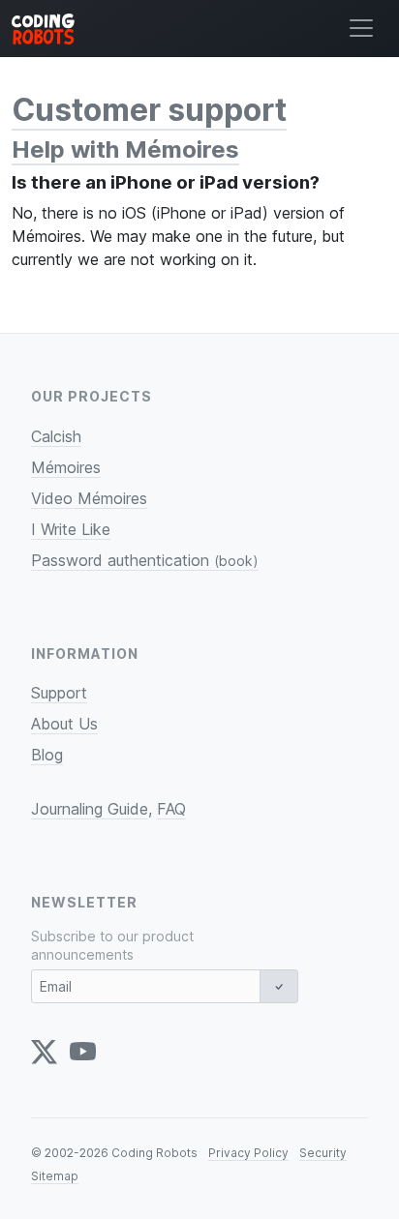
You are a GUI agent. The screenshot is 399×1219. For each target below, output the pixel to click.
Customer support (149, 110)
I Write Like (70, 529)
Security (323, 1152)
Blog (47, 754)
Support (59, 692)
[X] (44, 1052)
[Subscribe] (279, 986)
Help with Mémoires (125, 149)
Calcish (56, 436)
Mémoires (66, 467)
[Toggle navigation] (361, 28)
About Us (64, 723)
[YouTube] (83, 1052)
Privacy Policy (248, 1152)
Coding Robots (154, 1152)
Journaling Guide (89, 808)
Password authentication (145, 560)
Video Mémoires (89, 498)
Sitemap (54, 1176)
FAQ (171, 808)
